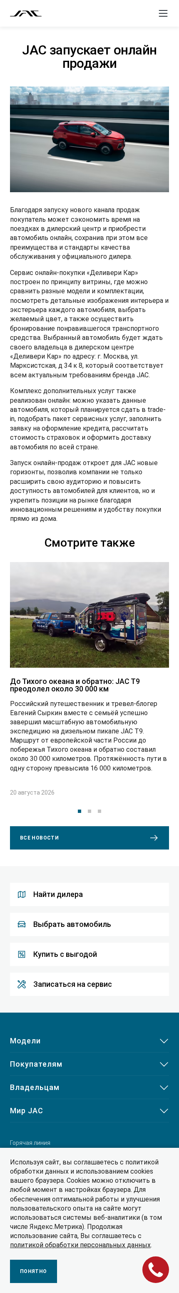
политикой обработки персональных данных (80, 1245)
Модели (25, 1040)
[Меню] (163, 13)
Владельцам (35, 1087)
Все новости (39, 838)
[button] (79, 811)
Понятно (33, 1271)
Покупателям (36, 1064)
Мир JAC (26, 1110)
